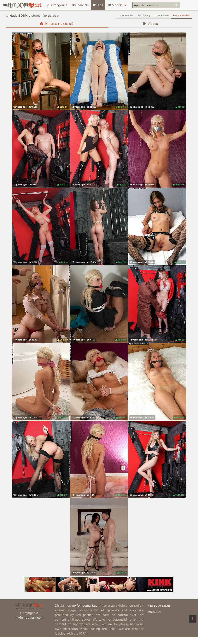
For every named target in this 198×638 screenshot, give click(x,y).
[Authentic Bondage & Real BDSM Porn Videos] (99, 591)
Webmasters (154, 612)
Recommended (181, 15)
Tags (99, 5)
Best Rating (143, 15)
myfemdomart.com (29, 617)
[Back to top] (192, 619)
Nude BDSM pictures (159, 605)
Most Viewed (161, 15)
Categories (59, 5)
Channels (82, 5)
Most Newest (126, 15)
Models (117, 5)
